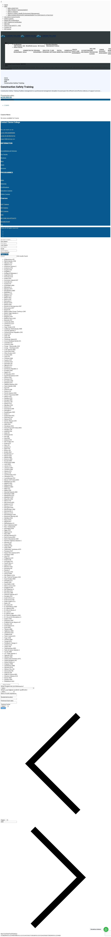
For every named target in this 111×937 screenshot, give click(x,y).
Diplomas (3, 184)
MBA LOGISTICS (13, 8)
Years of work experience (8, 693)
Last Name (4, 245)
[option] (57, 259)
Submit (3, 708)
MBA (5, 6)
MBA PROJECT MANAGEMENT (18, 10)
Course (6, 79)
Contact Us (7, 27)
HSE (24, 46)
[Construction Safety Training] (7, 95)
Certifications (17, 44)
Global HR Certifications (11, 20)
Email (2, 249)
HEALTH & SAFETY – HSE (12, 25)
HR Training (41, 46)
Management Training (52, 46)
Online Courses (8, 18)
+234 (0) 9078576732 (8, 136)
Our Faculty (4, 154)
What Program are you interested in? (12, 686)
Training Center (5, 704)
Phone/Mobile (5, 252)
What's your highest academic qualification (14, 690)
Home (6, 5)
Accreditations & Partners (9, 151)
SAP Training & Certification (13, 22)
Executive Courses (6, 191)
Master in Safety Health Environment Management (23, 13)
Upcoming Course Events (12, 17)
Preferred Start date (7, 701)
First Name (4, 241)
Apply (2, 165)
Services (3, 168)
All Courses (7, 29)
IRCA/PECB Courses (31, 46)
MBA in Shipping (13, 12)
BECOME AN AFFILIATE (8, 218)
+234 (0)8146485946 (8, 133)
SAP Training (18, 46)
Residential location (7, 697)
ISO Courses (4, 211)
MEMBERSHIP (5, 222)
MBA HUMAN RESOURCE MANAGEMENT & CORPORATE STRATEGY (30, 15)
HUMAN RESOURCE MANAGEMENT (103, 51)
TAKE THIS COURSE (7, 99)
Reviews (3, 158)
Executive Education (51, 44)
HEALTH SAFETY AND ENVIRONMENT (76, 51)
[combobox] (4, 254)
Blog (2, 161)
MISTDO (7, 24)
